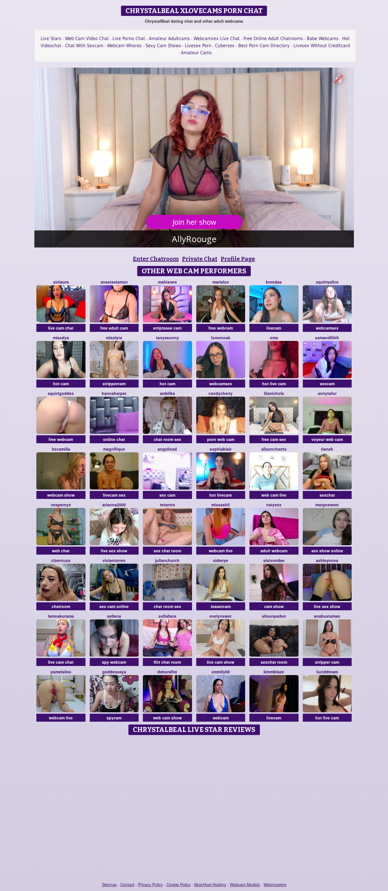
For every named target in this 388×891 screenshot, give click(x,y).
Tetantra (167, 504)
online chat (114, 439)
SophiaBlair (220, 449)
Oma (274, 337)
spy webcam (114, 662)
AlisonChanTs (274, 449)
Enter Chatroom (156, 258)
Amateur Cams (196, 52)
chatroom (61, 606)
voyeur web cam (327, 439)
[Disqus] (194, 809)
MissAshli (220, 504)
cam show (274, 606)
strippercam (114, 383)
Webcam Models (245, 884)
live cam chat (61, 328)
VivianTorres (114, 560)
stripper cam (327, 662)
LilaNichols (274, 393)
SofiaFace (167, 616)
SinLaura (61, 282)
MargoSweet (327, 504)
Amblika (167, 393)
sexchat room (274, 662)
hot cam (61, 383)
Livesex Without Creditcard (321, 45)
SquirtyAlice (327, 282)
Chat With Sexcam (84, 45)
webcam (221, 718)
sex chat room (167, 550)
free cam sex (274, 439)
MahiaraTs (167, 282)
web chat (61, 550)
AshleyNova (327, 560)
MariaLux (220, 282)
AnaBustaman (327, 616)
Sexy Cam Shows (163, 45)
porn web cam (220, 439)
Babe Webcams (323, 38)
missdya (61, 337)
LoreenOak (220, 337)
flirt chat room (167, 662)
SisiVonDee (274, 560)
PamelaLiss (61, 672)
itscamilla (61, 449)
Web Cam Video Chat (87, 38)
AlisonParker (274, 616)
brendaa (274, 282)
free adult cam (114, 328)
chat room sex (167, 439)
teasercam (221, 606)
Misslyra (114, 337)
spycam (114, 718)
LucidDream (327, 672)
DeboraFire (167, 672)
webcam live (221, 550)
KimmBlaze (274, 672)
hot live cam (274, 383)
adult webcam (273, 550)
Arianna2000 (114, 504)
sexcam (327, 383)
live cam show (220, 662)
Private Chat (199, 258)
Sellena (114, 616)
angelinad (167, 449)
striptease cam (167, 328)
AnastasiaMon (114, 282)
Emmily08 (221, 672)
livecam (273, 328)
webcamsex (327, 328)
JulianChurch (167, 560)
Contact (127, 884)
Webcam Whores (124, 45)
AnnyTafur (327, 393)
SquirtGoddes (61, 393)
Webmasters (275, 884)
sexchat (327, 495)
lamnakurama (61, 616)
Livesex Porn (198, 45)
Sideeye (220, 560)
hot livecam (220, 495)
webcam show (61, 495)
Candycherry (220, 393)
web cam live (273, 495)
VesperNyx (61, 504)
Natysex (273, 504)
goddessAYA (114, 672)
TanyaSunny (167, 337)
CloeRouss (60, 560)
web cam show (167, 718)
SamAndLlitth (327, 337)
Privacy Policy (150, 884)
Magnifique (114, 449)
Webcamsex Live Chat (217, 38)
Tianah (327, 449)
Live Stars (51, 38)
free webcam (220, 328)
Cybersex (225, 45)
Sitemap (109, 884)
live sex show (114, 550)
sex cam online (114, 606)
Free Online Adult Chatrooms (273, 38)
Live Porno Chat (128, 38)
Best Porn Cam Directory (264, 45)
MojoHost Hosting (210, 884)
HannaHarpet (114, 393)
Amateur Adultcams (169, 38)
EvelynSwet (220, 616)
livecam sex (114, 495)
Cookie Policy (178, 884)
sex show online (327, 550)
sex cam (167, 495)
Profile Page (238, 258)
